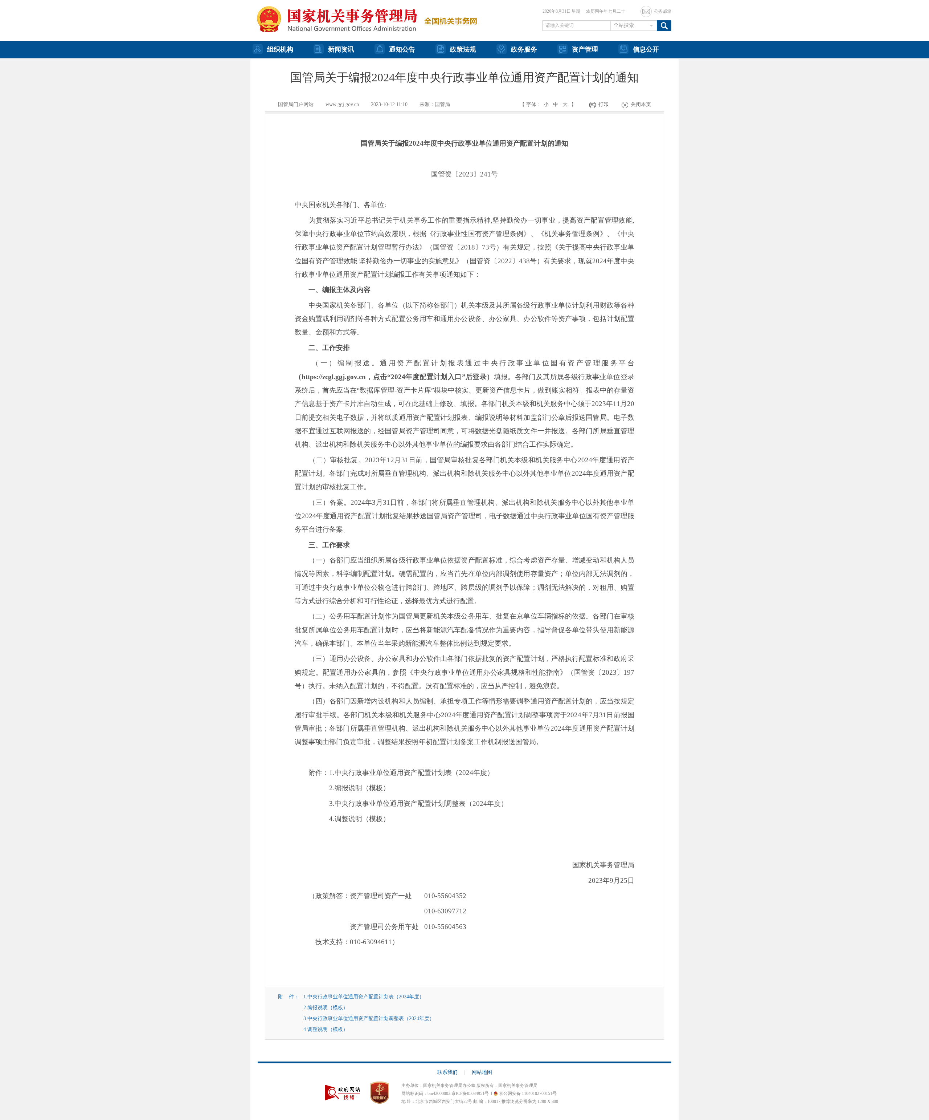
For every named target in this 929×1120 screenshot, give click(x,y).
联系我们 (451, 1072)
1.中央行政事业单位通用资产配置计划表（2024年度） (363, 996)
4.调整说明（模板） (325, 1029)
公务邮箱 (662, 11)
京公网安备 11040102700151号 (527, 1093)
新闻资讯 (341, 49)
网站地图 (482, 1072)
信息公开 (646, 49)
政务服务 (524, 49)
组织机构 (280, 49)
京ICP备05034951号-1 (471, 1093)
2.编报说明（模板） (325, 1007)
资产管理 (585, 49)
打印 (603, 104)
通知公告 (402, 49)
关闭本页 (641, 104)
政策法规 (463, 49)
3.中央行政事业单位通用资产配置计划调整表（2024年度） (368, 1018)
